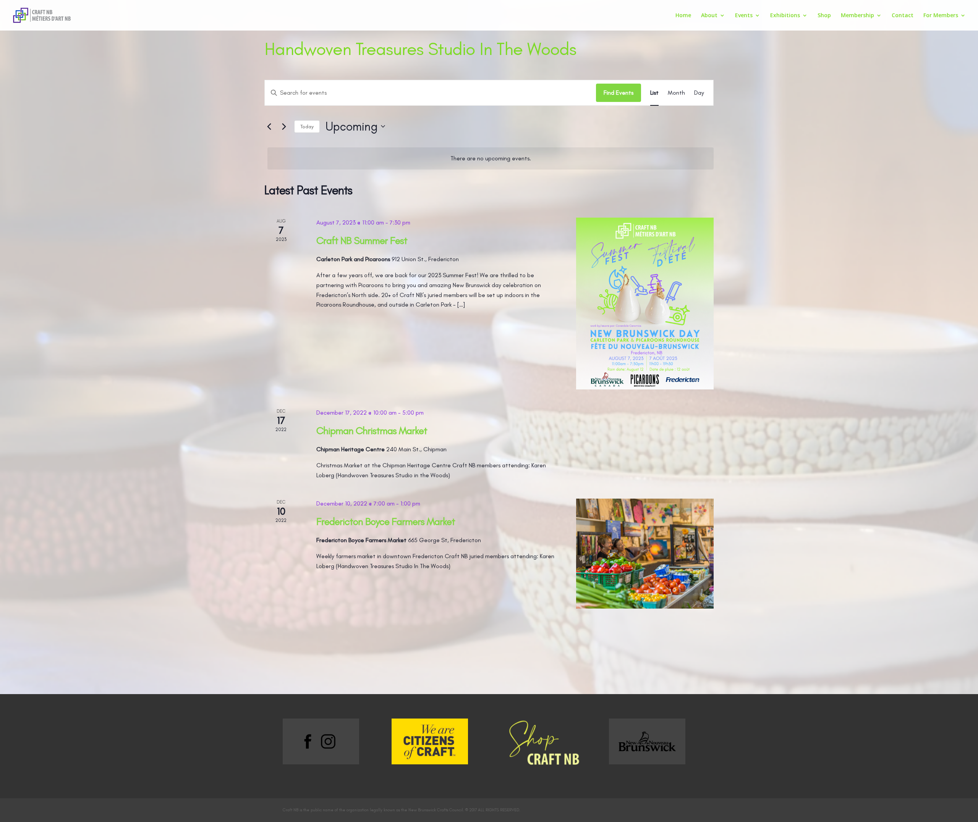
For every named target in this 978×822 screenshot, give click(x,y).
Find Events (618, 92)
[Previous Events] (269, 126)
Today (307, 126)
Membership (857, 16)
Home (683, 16)
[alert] (490, 158)
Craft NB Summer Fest (361, 240)
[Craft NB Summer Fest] (645, 303)
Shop (824, 16)
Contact (902, 16)
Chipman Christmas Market (371, 430)
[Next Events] (283, 126)
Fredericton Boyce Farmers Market (385, 521)
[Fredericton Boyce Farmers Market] (645, 554)
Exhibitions (785, 16)
